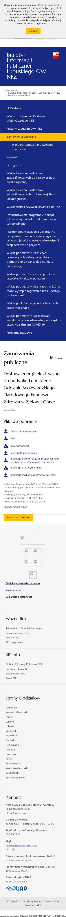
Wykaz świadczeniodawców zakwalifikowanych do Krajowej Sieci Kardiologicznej (31, 177)
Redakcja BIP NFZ (16, 673)
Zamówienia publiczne (21, 137)
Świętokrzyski (13, 763)
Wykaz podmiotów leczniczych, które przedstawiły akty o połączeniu (31, 276)
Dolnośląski (12, 707)
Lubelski (10, 721)
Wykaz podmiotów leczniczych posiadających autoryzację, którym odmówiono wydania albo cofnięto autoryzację (30, 259)
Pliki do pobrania (14, 642)
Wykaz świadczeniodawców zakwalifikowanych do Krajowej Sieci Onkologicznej (31, 194)
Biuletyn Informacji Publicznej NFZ (24, 664)
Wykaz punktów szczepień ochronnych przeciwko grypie (32, 305)
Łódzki (9, 717)
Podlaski (10, 749)
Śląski (9, 759)
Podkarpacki (12, 745)
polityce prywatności (38, 23)
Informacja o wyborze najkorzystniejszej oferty (33, 475)
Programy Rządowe (19, 332)
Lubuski (10, 726)
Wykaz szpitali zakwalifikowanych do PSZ (33, 207)
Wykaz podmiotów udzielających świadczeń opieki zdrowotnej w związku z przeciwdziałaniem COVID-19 (34, 320)
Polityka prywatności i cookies (23, 583)
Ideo (39, 905)
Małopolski (11, 731)
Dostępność (14, 165)
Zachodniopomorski (16, 777)
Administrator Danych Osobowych (24, 628)
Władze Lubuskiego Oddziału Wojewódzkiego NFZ (26, 118)
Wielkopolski (12, 773)
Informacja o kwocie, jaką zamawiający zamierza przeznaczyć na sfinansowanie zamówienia (35, 460)
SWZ (13, 438)
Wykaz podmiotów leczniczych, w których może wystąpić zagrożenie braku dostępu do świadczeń (34, 291)
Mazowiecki (12, 735)
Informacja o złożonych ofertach (26, 467)
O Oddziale (14, 108)
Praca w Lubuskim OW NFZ (24, 129)
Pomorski (11, 754)
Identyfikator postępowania (24, 453)
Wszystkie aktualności (18, 517)
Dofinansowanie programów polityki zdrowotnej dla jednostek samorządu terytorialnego (31, 219)
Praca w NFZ (13, 637)
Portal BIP (11, 678)
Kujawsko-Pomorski (16, 712)
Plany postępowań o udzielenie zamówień (32, 147)
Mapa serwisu (13, 590)
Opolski (10, 740)
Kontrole (12, 157)
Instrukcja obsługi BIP (17, 669)
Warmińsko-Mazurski (17, 768)
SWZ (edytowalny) (20, 446)
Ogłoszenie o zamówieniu (23, 431)
